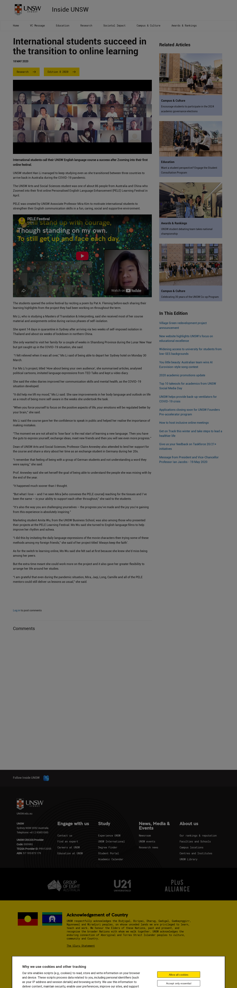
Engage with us (73, 823)
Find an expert (67, 841)
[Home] (29, 9)
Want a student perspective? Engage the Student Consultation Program (189, 170)
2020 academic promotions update (182, 375)
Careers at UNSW (68, 847)
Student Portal (108, 853)
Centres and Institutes (196, 853)
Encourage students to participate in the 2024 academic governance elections (187, 109)
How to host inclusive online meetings (184, 422)
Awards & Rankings (184, 25)
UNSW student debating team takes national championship (187, 231)
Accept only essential (178, 983)
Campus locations (191, 847)
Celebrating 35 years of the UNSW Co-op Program (190, 296)
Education (62, 25)
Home (16, 25)
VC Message (37, 25)
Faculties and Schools (195, 841)
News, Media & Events (154, 826)
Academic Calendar (110, 859)
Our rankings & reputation (198, 835)
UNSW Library (188, 859)
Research (86, 25)
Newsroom (145, 835)
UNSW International (111, 841)
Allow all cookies (178, 974)
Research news (148, 847)
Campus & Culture (148, 25)
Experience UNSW (109, 835)
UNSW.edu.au (24, 813)
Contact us (64, 835)
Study (104, 823)
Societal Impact (114, 25)
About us (189, 823)
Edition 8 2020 (58, 72)
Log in (16, 610)
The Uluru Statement (81, 945)
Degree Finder (107, 847)
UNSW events (147, 841)
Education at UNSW (70, 853)
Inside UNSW (70, 9)
